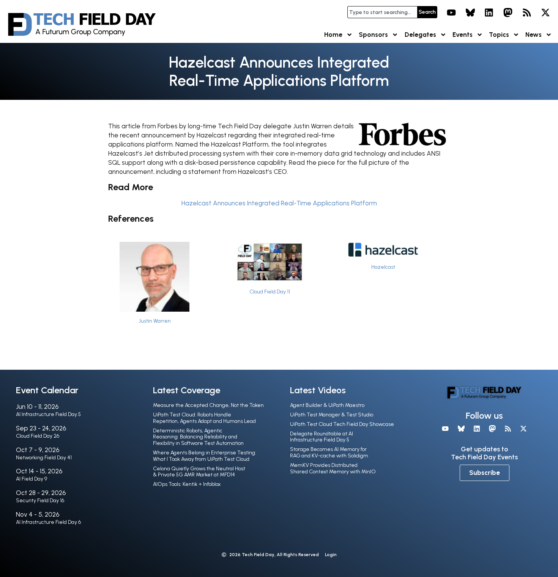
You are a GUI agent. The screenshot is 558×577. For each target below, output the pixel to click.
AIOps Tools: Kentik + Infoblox (187, 484)
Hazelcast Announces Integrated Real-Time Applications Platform (279, 203)
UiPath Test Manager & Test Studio (331, 414)
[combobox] (382, 12)
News (533, 34)
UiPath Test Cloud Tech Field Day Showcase (342, 424)
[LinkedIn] (489, 12)
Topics (499, 34)
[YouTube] (451, 12)
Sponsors (373, 34)
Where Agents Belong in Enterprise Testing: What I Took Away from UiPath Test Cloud (204, 455)
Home (333, 34)
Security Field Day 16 (40, 500)
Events (462, 34)
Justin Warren (155, 321)
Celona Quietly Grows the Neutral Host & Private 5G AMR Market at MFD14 (199, 471)
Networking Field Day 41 (44, 457)
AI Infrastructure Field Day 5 (48, 414)
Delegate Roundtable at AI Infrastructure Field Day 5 (321, 436)
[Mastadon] (507, 12)
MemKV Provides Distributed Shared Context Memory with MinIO (333, 468)
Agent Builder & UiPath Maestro (327, 405)
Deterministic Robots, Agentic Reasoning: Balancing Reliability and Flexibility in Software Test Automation (198, 437)
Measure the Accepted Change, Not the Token (208, 405)
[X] (545, 12)
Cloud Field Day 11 (269, 291)
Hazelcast (383, 267)
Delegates (420, 34)
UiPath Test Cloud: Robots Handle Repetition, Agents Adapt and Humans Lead (204, 417)
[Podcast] (526, 12)
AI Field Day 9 (31, 479)
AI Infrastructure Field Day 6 (48, 522)
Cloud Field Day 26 (37, 436)
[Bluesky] (470, 12)
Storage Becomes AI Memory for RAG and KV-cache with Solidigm (329, 452)
